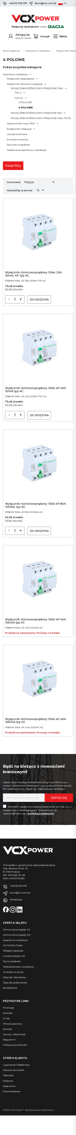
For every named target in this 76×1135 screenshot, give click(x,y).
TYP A (18, 92)
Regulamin (9, 1039)
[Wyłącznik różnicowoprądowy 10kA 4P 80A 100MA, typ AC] (38, 465)
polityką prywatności (41, 813)
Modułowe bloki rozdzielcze (18, 966)
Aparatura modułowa (38, 50)
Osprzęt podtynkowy (15, 982)
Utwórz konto (23, 38)
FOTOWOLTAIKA (13, 945)
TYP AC (19, 98)
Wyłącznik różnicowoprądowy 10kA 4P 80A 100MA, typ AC (35, 505)
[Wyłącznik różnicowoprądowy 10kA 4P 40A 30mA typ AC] (38, 349)
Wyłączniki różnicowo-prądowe (24, 83)
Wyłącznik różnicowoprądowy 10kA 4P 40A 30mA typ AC (35, 389)
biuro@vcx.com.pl (45, 3)
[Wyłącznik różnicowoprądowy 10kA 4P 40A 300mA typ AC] (38, 680)
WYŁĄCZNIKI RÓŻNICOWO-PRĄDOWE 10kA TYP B (41, 118)
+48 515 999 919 (18, 3)
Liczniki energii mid (14, 955)
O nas (6, 1018)
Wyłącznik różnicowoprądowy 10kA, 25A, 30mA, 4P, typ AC (33, 274)
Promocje (8, 1007)
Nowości (7, 1013)
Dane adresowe (11, 1091)
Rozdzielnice (10, 987)
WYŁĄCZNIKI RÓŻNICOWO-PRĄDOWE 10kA (37, 88)
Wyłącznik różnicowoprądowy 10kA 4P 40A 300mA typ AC (35, 720)
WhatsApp (16, 899)
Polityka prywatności (15, 1044)
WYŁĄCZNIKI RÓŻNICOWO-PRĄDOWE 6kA (36, 112)
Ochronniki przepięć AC (16, 929)
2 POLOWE (25, 102)
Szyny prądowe (11, 961)
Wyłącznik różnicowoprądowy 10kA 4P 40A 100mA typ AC (35, 621)
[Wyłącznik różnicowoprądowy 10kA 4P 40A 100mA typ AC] (38, 580)
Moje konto (9, 1086)
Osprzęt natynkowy (14, 977)
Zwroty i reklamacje (14, 1034)
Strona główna (11, 50)
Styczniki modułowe (18, 144)
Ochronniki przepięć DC (17, 934)
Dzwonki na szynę (17, 139)
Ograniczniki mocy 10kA (21, 123)
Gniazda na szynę (13, 971)
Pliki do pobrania (12, 1023)
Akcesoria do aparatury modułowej (26, 149)
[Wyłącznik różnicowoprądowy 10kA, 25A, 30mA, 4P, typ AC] (38, 233)
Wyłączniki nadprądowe (20, 78)
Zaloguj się (22, 34)
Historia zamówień (13, 1070)
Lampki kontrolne (17, 134)
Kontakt (7, 1029)
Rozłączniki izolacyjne (19, 128)
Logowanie (9, 1064)
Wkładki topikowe (13, 950)
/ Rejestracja (22, 1064)
